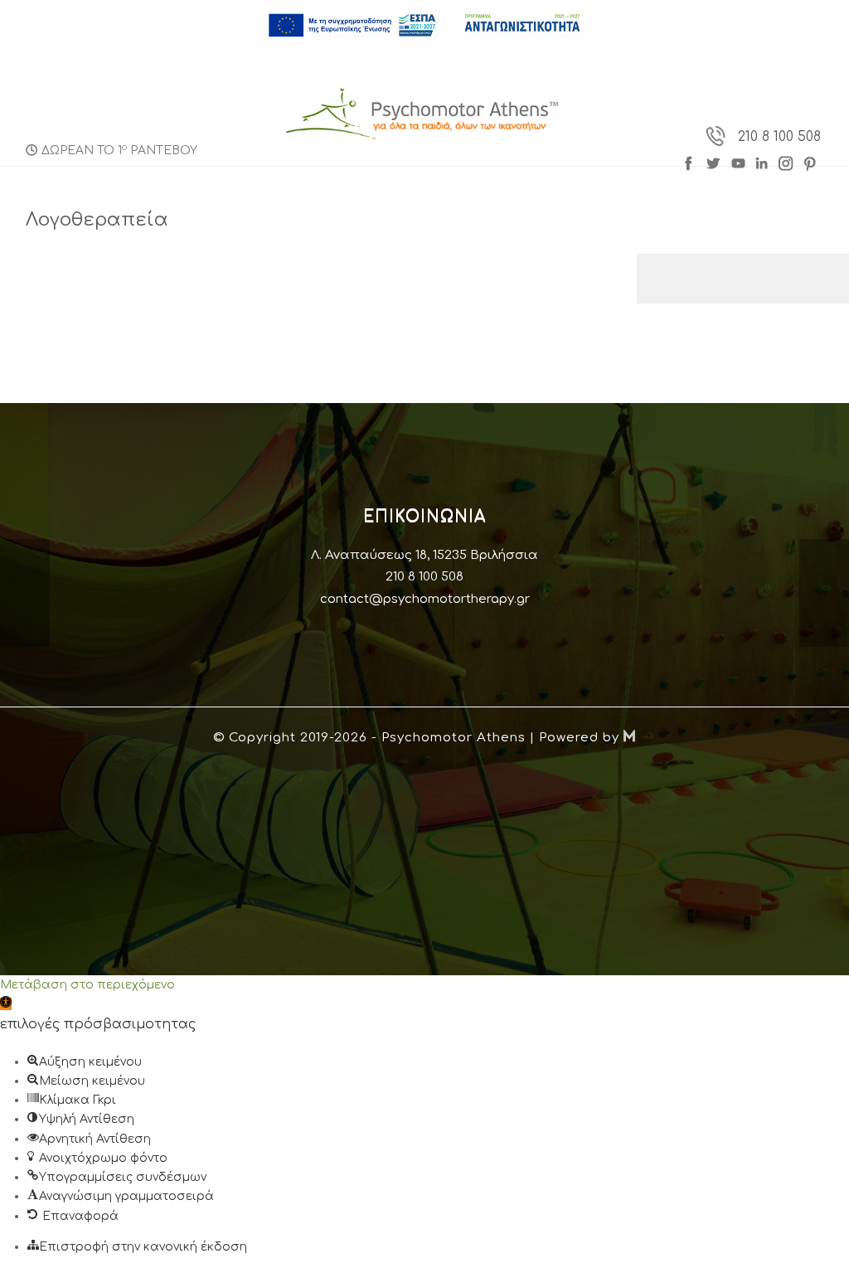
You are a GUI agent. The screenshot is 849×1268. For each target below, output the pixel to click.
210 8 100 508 (779, 136)
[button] (6, 1004)
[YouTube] (738, 161)
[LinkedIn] (764, 161)
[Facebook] (692, 161)
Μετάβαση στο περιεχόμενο (87, 985)
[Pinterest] (810, 161)
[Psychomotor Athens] (423, 113)
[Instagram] (786, 161)
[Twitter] (714, 161)
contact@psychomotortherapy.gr (425, 599)
